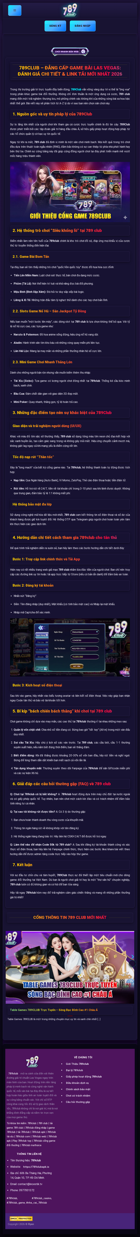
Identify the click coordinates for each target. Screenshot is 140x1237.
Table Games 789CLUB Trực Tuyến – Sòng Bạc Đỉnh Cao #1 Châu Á (54, 1010)
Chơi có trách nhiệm (78, 1095)
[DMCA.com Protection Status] (21, 1218)
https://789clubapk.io (36, 1166)
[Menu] (14, 10)
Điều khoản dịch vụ (77, 1083)
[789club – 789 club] (70, 10)
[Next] (132, 963)
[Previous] (7, 963)
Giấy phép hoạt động (84, 1076)
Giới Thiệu (77, 1063)
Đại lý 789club (74, 1070)
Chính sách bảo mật (78, 1089)
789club (13, 1073)
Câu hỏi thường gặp (78, 1102)
